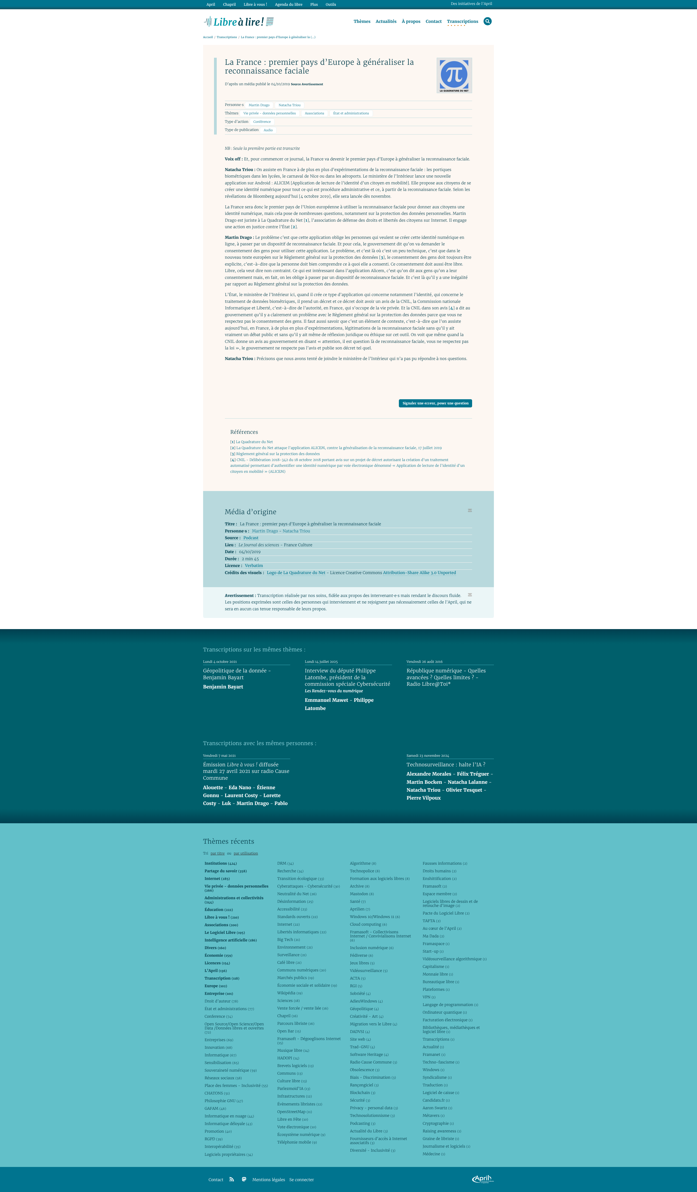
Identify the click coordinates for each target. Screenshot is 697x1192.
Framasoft (435, 886)
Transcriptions (462, 21)
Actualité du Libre (369, 1131)
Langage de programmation (450, 1004)
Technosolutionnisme (372, 1115)
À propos (411, 21)
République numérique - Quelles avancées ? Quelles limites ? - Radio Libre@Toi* (446, 677)
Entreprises (218, 1039)
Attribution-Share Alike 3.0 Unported (419, 572)
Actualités (386, 21)
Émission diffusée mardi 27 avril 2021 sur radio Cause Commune (246, 771)
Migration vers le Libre (373, 1024)
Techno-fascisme (441, 1062)
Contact (434, 21)
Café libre (289, 962)
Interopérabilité (222, 1146)
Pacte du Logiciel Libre (446, 913)
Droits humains (439, 870)
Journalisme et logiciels (446, 1146)
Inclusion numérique (371, 947)
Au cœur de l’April (442, 928)
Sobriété (360, 993)
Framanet (434, 1054)
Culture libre (292, 1080)
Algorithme (363, 863)
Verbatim (254, 565)
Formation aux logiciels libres (379, 878)
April (211, 4)
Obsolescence (365, 1069)
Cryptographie (438, 1123)
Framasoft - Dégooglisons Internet (309, 1040)
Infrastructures (294, 1096)
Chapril (287, 1015)
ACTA (357, 978)
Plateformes (436, 989)
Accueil (208, 37)
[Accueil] (239, 21)
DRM (285, 863)
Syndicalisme (437, 1077)
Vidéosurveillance (368, 970)
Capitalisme (436, 966)
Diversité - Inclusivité (372, 1150)
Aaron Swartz (437, 1107)
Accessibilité (292, 909)
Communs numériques (301, 970)
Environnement (295, 947)
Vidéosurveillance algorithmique (455, 958)
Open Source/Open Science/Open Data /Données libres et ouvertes (234, 1028)
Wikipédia (289, 992)
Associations (314, 113)
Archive (359, 886)
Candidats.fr (436, 1100)
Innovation (218, 1047)
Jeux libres (362, 963)
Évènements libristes (299, 1104)
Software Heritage (369, 1054)
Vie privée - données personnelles (269, 113)
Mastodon (362, 893)
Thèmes (362, 21)
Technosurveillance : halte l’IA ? (446, 765)
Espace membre (440, 893)
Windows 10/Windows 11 (375, 916)
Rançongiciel (364, 1085)
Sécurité (360, 1100)
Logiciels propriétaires (228, 1154)
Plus (314, 4)
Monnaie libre (438, 974)
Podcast (250, 538)
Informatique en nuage (229, 1116)
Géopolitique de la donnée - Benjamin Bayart (237, 674)
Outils (331, 4)
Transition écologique (300, 878)
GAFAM (215, 1108)
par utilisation (246, 853)
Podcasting (362, 1123)
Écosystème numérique (301, 1134)
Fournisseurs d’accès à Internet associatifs (378, 1140)
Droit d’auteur (221, 1001)
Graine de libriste (441, 1138)
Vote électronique (296, 1126)
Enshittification (440, 878)
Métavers (433, 1115)
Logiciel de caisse (441, 1092)
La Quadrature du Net (254, 442)
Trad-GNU (362, 1046)
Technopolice (365, 870)
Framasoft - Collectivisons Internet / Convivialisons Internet (380, 936)
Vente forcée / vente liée (302, 1008)
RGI (356, 985)
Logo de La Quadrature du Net (296, 572)
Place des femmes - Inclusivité (236, 1085)
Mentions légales (268, 1179)
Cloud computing (368, 924)
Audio (268, 130)
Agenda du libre (288, 4)
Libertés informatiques (301, 931)
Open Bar (289, 1031)
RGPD (213, 1138)
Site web (360, 1039)
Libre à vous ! (255, 4)
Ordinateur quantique (445, 1012)
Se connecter (301, 1179)
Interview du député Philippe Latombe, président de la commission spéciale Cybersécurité (347, 677)
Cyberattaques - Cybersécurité (308, 886)
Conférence (262, 122)
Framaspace (436, 943)
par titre (217, 853)
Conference (218, 1016)
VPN (429, 997)
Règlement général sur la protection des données (278, 454)
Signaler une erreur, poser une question (436, 403)
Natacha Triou (290, 105)
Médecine (434, 1153)
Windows (433, 1069)
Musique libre (293, 1050)
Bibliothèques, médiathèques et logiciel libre (451, 1029)
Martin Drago (259, 105)
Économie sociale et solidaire (307, 985)
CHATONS (217, 1093)
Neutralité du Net (296, 893)
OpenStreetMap (294, 1111)
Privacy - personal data (374, 1107)
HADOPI (288, 1058)
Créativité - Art (366, 1016)
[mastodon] (244, 1179)
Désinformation (295, 901)
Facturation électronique (447, 1019)
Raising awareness (442, 1131)
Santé (358, 901)
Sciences (288, 1000)
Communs (289, 1073)
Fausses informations (445, 863)
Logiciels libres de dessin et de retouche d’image (450, 903)
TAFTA (432, 920)
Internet (288, 924)
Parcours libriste (295, 1023)
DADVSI (360, 1031)
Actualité (433, 1046)
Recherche (290, 870)
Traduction (435, 1085)
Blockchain (362, 1092)
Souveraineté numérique (230, 1070)
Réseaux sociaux (223, 1077)
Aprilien (360, 909)
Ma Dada (433, 936)
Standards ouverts (297, 916)
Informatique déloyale (228, 1123)
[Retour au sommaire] (470, 510)
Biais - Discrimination (373, 1077)
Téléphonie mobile (297, 1142)
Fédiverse (361, 955)
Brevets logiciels (295, 1065)
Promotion (218, 1131)
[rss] (231, 1179)
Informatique (220, 1055)
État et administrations (351, 113)
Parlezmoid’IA (293, 1088)
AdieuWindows (366, 1001)
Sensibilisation (221, 1062)
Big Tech (288, 939)
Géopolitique (364, 1008)
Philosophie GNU (223, 1100)
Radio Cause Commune (373, 1062)
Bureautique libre (441, 981)
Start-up (433, 951)
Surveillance (291, 954)
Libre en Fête (292, 1119)
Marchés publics (295, 977)
